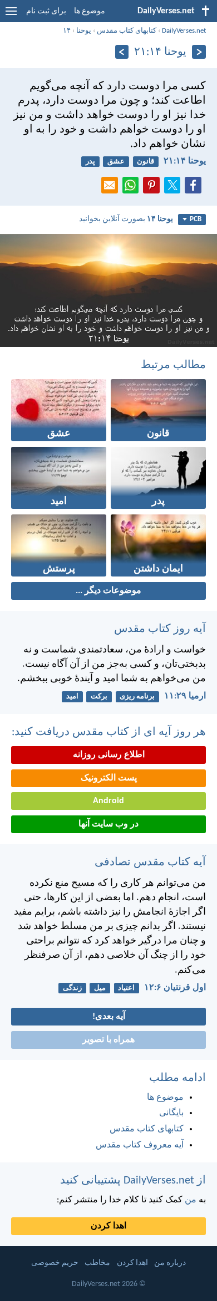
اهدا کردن (108, 1226)
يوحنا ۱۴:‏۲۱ (185, 161)
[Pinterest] (153, 188)
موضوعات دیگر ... (108, 590)
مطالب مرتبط (173, 365)
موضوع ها (89, 11)
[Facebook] (195, 188)
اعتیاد (126, 988)
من (190, 1200)
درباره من (170, 1263)
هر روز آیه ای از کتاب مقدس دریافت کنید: (109, 732)
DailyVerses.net (184, 30)
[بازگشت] (199, 52)
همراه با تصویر (108, 1039)
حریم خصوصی (54, 1263)
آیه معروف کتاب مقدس (140, 1145)
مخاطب (97, 1263)
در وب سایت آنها (108, 824)
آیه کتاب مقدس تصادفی (150, 862)
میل (100, 988)
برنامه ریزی (137, 696)
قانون (145, 161)
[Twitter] (174, 188)
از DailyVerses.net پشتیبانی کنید (133, 1180)
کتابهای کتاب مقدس (126, 30)
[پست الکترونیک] (111, 188)
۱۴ (67, 30)
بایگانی (171, 1113)
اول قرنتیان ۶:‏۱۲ (175, 987)
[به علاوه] (122, 52)
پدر (90, 161)
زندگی (72, 988)
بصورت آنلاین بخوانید (126, 219)
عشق (116, 161)
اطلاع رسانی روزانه (109, 755)
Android (108, 801)
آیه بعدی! (108, 1016)
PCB (195, 219)
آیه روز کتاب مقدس (160, 629)
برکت (99, 696)
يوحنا (83, 30)
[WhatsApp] (133, 186)
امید (72, 696)
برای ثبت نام (46, 11)
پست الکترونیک (109, 778)
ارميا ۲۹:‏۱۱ (185, 696)
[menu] (11, 15)
